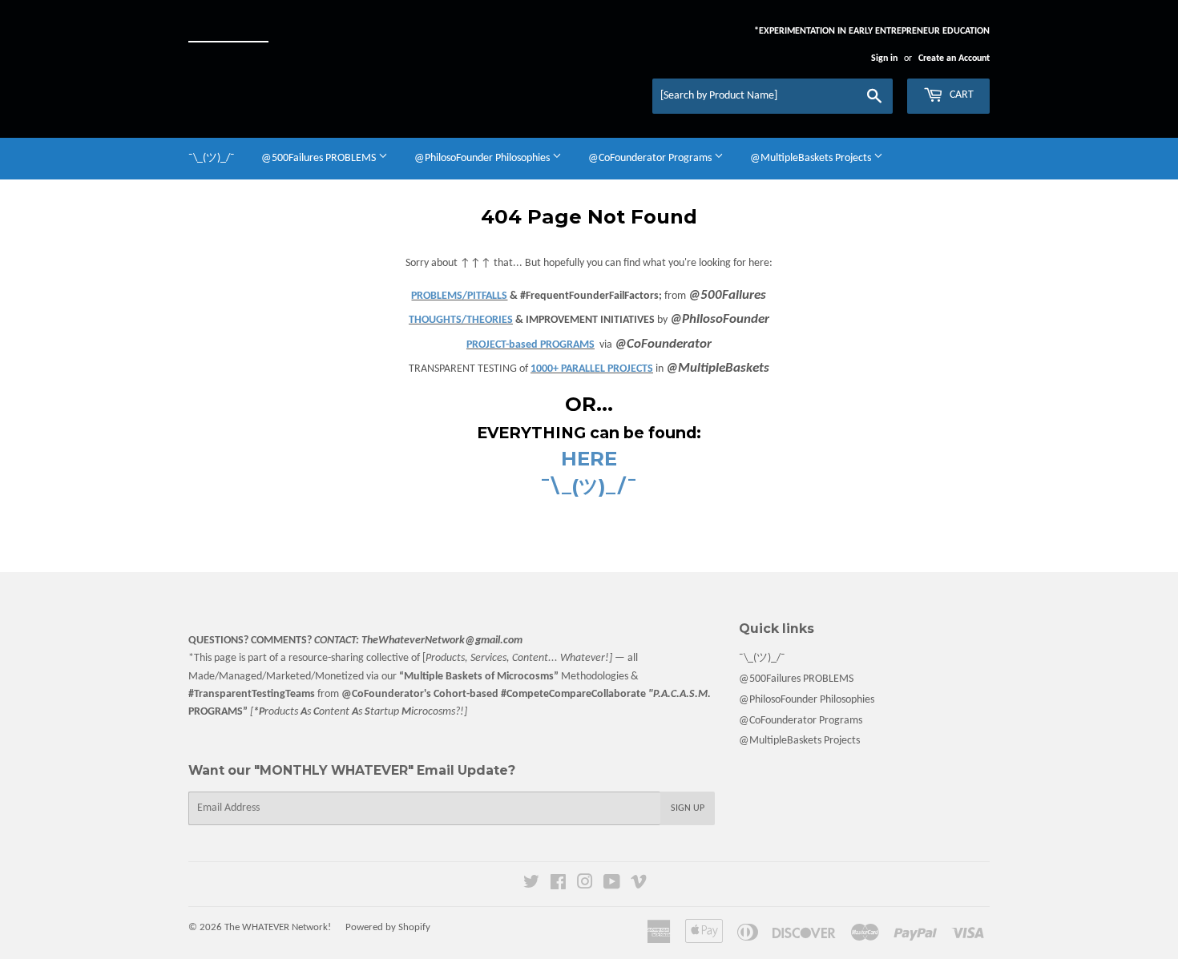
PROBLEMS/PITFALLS (459, 296)
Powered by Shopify (387, 927)
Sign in (884, 58)
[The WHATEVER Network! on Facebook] (558, 885)
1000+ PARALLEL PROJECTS (592, 369)
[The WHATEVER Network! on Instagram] (585, 885)
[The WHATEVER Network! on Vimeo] (639, 885)
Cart (960, 95)
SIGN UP (687, 808)
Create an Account (954, 58)
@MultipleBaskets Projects (811, 158)
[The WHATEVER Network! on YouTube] (611, 885)
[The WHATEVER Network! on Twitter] (531, 885)
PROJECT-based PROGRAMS (530, 345)
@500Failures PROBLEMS (319, 158)
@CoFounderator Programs (651, 158)
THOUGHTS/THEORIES (461, 320)
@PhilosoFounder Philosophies (483, 158)
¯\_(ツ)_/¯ (211, 158)
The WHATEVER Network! (277, 927)
